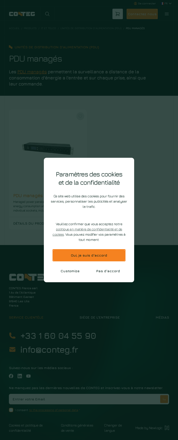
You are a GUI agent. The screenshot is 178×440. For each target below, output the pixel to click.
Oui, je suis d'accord (89, 255)
